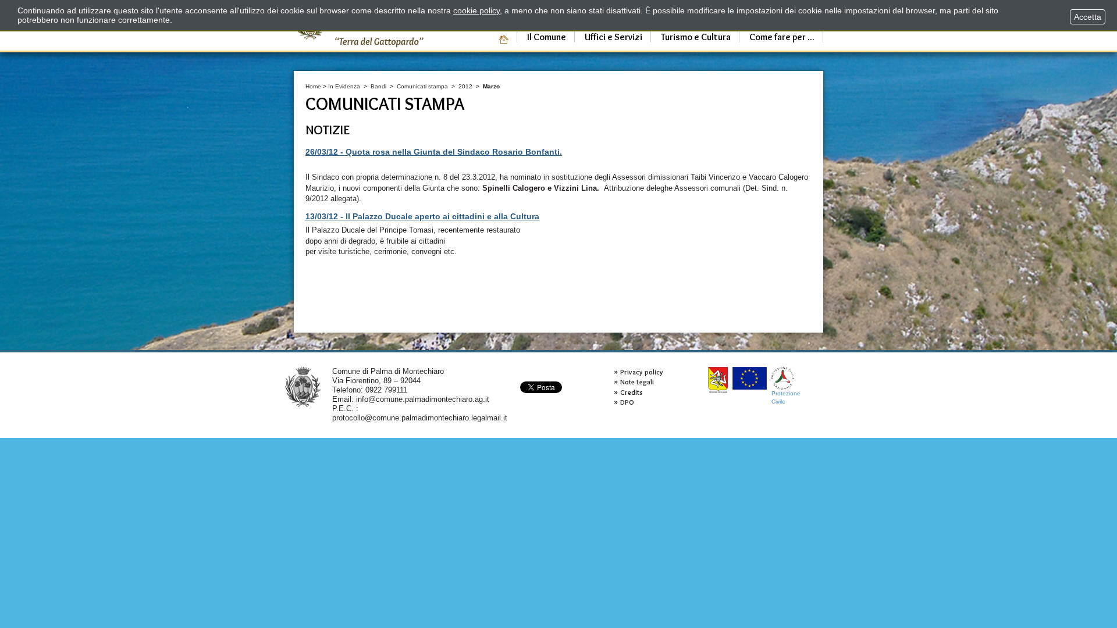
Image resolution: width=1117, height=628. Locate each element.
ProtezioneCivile (786, 397)
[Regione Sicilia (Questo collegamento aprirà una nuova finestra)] (718, 380)
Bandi (378, 86)
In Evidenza (344, 86)
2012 (465, 86)
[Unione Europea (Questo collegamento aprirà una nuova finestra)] (749, 378)
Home (313, 86)
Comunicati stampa (422, 86)
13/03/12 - (422, 216)
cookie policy (476, 10)
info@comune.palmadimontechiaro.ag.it (422, 399)
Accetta (1088, 17)
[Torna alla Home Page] (303, 386)
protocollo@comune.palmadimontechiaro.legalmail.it (419, 417)
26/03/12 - (433, 151)
